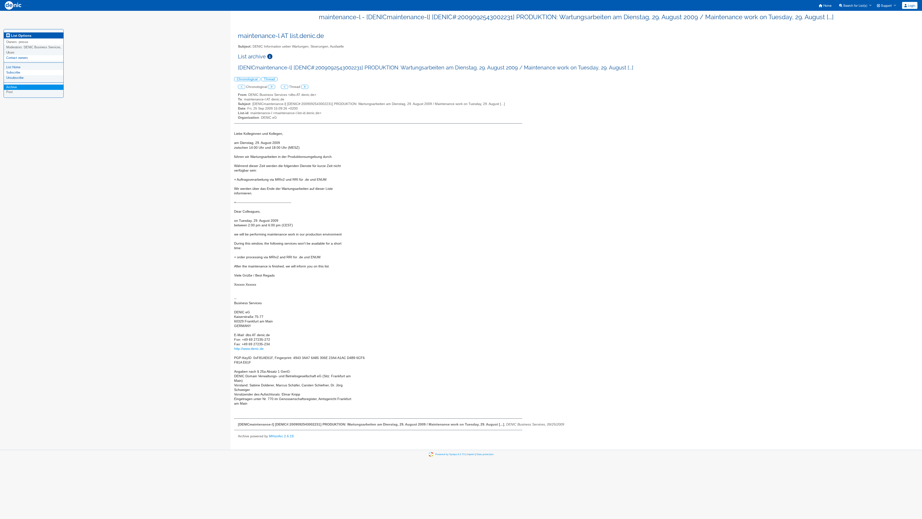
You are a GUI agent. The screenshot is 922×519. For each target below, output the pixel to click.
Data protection (485, 454)
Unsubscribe (15, 78)
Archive (11, 87)
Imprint (470, 454)
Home (826, 5)
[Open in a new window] (270, 57)
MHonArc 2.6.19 (281, 436)
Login (911, 5)
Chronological (247, 79)
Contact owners (17, 58)
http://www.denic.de (249, 349)
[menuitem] (825, 5)
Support (886, 5)
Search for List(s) (854, 5)
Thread (269, 79)
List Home (13, 67)
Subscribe (13, 72)
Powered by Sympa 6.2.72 (450, 454)
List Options (20, 35)
